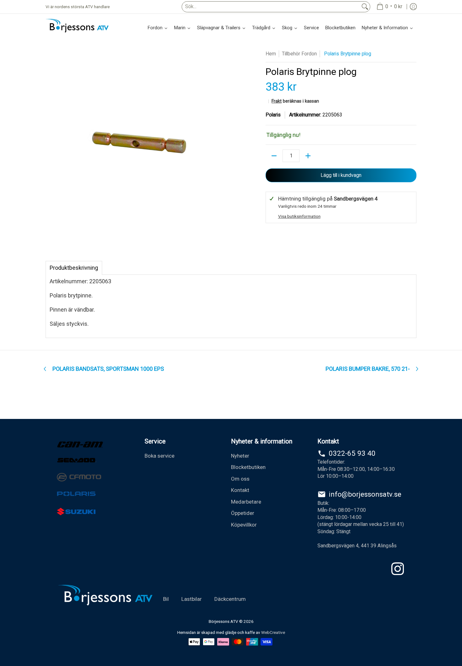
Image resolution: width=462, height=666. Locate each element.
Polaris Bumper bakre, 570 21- (368, 369)
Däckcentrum (230, 599)
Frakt (277, 101)
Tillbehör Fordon (299, 54)
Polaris (273, 115)
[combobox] (271, 7)
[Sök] (365, 7)
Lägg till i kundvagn (341, 175)
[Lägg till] (308, 155)
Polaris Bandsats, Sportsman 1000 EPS (108, 369)
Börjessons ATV (223, 621)
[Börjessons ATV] (77, 26)
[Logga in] (413, 7)
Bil (166, 599)
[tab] (74, 268)
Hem (271, 54)
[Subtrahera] (274, 155)
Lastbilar (191, 599)
